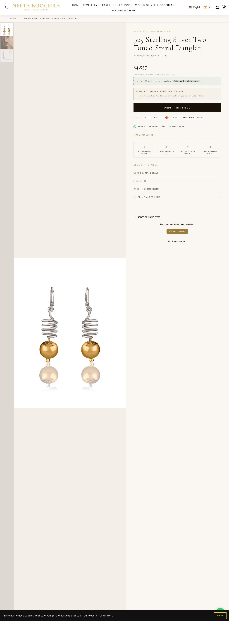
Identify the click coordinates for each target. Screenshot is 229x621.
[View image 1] (6, 29)
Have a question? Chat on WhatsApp (161, 126)
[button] (6, 7)
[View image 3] (6, 55)
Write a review (177, 231)
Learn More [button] (106, 615)
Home (13, 18)
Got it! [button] (220, 616)
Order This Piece (177, 107)
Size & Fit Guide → (145, 135)
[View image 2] (6, 42)
